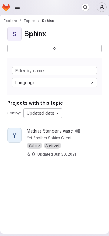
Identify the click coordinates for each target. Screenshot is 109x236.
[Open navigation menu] (17, 7)
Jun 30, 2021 (65, 154)
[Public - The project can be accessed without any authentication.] (77, 131)
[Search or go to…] (85, 7)
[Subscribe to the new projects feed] (54, 48)
